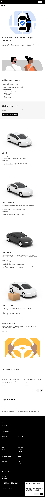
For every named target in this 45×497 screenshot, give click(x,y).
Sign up (39, 1)
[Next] (41, 390)
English (4, 476)
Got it (41, 494)
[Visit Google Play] (6, 483)
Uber (2, 2)
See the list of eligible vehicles (10, 114)
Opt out (36, 494)
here (38, 490)
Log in (35, 1)
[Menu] (43, 2)
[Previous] (37, 390)
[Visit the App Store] (14, 483)
